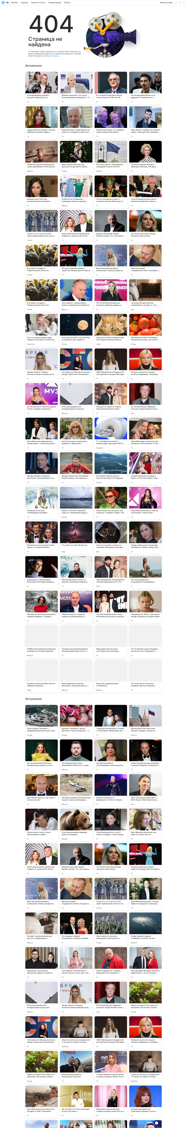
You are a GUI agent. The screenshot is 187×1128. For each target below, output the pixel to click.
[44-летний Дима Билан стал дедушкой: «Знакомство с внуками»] (145, 88)
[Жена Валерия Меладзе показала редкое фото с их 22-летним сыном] (145, 1032)
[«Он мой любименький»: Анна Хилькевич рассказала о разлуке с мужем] (111, 607)
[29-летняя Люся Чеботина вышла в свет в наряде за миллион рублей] (41, 399)
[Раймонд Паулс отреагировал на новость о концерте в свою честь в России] (76, 122)
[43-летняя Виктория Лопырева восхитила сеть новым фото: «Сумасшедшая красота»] (145, 641)
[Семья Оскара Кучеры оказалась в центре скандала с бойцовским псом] (145, 825)
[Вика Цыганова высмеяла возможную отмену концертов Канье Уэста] (111, 261)
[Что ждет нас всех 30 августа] (76, 538)
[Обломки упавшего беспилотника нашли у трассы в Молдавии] (76, 859)
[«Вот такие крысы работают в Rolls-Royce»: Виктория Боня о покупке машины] (145, 859)
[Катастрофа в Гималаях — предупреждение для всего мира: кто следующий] (41, 790)
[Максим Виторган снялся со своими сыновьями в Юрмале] (76, 572)
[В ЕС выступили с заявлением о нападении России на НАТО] (111, 157)
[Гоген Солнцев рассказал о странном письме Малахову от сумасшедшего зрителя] (111, 191)
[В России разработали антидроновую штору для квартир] (76, 399)
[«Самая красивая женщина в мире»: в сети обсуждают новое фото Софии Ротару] (145, 468)
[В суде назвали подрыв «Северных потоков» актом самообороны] (145, 998)
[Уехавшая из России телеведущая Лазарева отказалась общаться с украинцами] (41, 503)
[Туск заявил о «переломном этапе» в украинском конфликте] (76, 295)
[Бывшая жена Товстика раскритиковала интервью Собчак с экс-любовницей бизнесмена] (41, 191)
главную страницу (52, 56)
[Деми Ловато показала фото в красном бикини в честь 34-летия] (145, 745)
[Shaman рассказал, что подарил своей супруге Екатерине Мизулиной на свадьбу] (111, 122)
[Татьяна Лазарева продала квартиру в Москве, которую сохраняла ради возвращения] (145, 157)
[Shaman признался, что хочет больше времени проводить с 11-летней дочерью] (76, 88)
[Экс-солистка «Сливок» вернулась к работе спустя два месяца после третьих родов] (145, 711)
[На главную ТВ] (7, 2)
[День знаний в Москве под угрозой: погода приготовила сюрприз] (76, 157)
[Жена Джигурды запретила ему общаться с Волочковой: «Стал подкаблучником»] (145, 434)
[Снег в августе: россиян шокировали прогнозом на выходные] (111, 998)
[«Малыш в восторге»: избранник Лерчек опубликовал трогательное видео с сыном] (41, 711)
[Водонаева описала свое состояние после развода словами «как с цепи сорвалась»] (111, 641)
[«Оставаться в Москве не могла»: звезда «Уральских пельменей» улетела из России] (76, 364)
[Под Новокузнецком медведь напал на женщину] (76, 894)
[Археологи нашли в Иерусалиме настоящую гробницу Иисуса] (111, 330)
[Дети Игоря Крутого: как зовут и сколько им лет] (41, 859)
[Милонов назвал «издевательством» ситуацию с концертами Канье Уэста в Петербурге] (145, 261)
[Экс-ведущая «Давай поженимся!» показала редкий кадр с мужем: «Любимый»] (76, 998)
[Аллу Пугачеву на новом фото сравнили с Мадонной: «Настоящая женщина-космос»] (76, 434)
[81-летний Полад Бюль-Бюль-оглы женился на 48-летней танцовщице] (111, 88)
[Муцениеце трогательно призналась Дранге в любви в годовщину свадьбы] (41, 1032)
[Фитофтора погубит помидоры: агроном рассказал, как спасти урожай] (145, 330)
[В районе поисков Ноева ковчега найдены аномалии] (41, 676)
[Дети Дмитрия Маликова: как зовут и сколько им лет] (145, 894)
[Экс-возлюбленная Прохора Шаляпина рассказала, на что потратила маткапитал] (41, 825)
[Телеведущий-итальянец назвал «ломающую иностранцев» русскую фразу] (76, 711)
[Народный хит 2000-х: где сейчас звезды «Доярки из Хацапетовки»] (145, 607)
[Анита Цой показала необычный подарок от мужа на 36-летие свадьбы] (76, 226)
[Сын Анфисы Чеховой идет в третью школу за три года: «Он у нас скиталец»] (76, 1032)
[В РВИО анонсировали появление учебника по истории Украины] (41, 641)
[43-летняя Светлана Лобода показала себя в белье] (145, 226)
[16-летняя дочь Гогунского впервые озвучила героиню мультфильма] (145, 676)
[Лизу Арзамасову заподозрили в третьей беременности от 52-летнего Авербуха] (111, 572)
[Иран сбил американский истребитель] (111, 676)
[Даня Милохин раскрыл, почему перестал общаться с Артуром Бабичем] (145, 963)
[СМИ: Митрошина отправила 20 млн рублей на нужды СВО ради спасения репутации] (111, 364)
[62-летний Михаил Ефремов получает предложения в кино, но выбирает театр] (145, 399)
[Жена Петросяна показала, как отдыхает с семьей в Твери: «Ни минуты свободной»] (111, 503)
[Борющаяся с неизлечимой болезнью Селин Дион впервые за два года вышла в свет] (41, 572)
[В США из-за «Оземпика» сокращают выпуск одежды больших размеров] (76, 191)
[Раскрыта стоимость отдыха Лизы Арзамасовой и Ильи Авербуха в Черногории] (111, 399)
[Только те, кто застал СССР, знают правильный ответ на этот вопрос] (41, 226)
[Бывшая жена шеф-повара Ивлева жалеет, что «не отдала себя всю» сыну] (111, 226)
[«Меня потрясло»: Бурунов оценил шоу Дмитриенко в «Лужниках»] (76, 607)
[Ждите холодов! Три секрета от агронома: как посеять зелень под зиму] (145, 1067)
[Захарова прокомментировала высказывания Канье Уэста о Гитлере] (76, 641)
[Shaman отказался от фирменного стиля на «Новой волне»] (111, 859)
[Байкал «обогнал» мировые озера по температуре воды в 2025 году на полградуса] (76, 503)
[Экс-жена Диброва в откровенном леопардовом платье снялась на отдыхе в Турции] (145, 572)
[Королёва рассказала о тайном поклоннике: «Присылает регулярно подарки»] (145, 503)
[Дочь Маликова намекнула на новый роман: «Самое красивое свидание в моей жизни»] (41, 434)
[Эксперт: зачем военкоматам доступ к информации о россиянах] (41, 998)
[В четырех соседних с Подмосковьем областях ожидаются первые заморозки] (41, 261)
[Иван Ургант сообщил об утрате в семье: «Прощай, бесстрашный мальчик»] (145, 122)
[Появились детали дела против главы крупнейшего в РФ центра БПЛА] (41, 157)
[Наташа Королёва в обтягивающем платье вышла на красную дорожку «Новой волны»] (111, 825)
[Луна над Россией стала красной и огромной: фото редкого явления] (76, 330)
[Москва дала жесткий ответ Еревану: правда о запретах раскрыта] (145, 790)
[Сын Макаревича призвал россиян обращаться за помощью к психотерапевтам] (41, 88)
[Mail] (3, 2)
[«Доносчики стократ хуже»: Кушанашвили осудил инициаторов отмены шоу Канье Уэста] (41, 894)
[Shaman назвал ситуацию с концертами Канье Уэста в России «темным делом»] (111, 711)
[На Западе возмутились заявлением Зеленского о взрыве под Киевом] (76, 825)
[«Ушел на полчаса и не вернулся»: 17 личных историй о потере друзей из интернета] (76, 1102)
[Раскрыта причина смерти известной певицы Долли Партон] (76, 261)
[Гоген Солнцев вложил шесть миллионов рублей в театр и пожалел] (145, 191)
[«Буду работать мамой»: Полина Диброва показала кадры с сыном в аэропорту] (41, 122)
